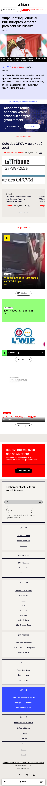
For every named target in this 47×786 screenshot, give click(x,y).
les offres (31, 126)
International (18, 67)
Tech (23, 744)
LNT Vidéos (22, 293)
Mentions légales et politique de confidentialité (23, 762)
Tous (18, 515)
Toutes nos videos (23, 590)
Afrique (5, 71)
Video (11, 518)
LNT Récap (23, 595)
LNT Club (23, 690)
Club (18, 518)
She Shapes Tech (23, 625)
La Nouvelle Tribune (23, 3)
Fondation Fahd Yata (23, 765)
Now (23, 605)
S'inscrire (22, 471)
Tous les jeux (23, 670)
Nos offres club (23, 707)
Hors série (23, 568)
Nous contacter (23, 768)
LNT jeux (23, 663)
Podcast (10, 308)
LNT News (23, 528)
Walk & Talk (23, 620)
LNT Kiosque (22, 426)
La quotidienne (10, 10)
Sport (23, 755)
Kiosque (7, 413)
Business (23, 610)
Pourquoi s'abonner (23, 702)
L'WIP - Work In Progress (23, 647)
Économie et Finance (23, 722)
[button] (20, 212)
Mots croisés (23, 675)
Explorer (23, 545)
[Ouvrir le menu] (41, 782)
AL (29, 206)
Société (9, 206)
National (23, 717)
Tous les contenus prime (23, 697)
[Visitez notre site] (5, 782)
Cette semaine (23, 540)
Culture (23, 738)
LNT (7, 31)
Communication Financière (13, 153)
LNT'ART (23, 615)
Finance (23, 573)
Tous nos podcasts (23, 642)
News (24, 515)
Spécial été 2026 (34, 10)
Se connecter (12, 126)
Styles (23, 749)
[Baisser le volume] (43, 353)
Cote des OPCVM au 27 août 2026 (22, 146)
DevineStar (23, 680)
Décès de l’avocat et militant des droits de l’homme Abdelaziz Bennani (18, 199)
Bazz (23, 600)
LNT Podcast (22, 359)
